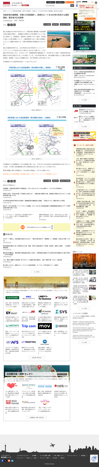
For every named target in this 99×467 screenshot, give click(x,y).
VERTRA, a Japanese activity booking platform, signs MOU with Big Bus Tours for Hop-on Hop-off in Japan (84, 323)
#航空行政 (21, 20)
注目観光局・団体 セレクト (20, 373)
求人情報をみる (60, 2)
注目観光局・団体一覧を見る (37, 417)
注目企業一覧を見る (37, 357)
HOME (4, 11)
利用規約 (83, 455)
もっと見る (36, 272)
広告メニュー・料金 (31, 458)
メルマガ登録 (70, 2)
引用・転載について (59, 455)
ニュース (9, 11)
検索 (72, 6)
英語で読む (55, 24)
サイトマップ (20, 458)
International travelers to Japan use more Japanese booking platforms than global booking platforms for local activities (84, 330)
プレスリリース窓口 (44, 458)
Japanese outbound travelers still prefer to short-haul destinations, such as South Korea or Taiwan (84, 336)
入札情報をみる (51, 2)
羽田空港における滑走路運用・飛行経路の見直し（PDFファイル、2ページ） (24, 174)
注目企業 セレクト (15, 285)
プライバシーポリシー (72, 455)
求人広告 (55, 458)
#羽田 (15, 20)
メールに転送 (47, 24)
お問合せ (62, 458)
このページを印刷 (65, 24)
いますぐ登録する (91, 18)
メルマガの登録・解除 (45, 455)
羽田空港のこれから (51, 174)
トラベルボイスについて (23, 455)
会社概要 (34, 455)
